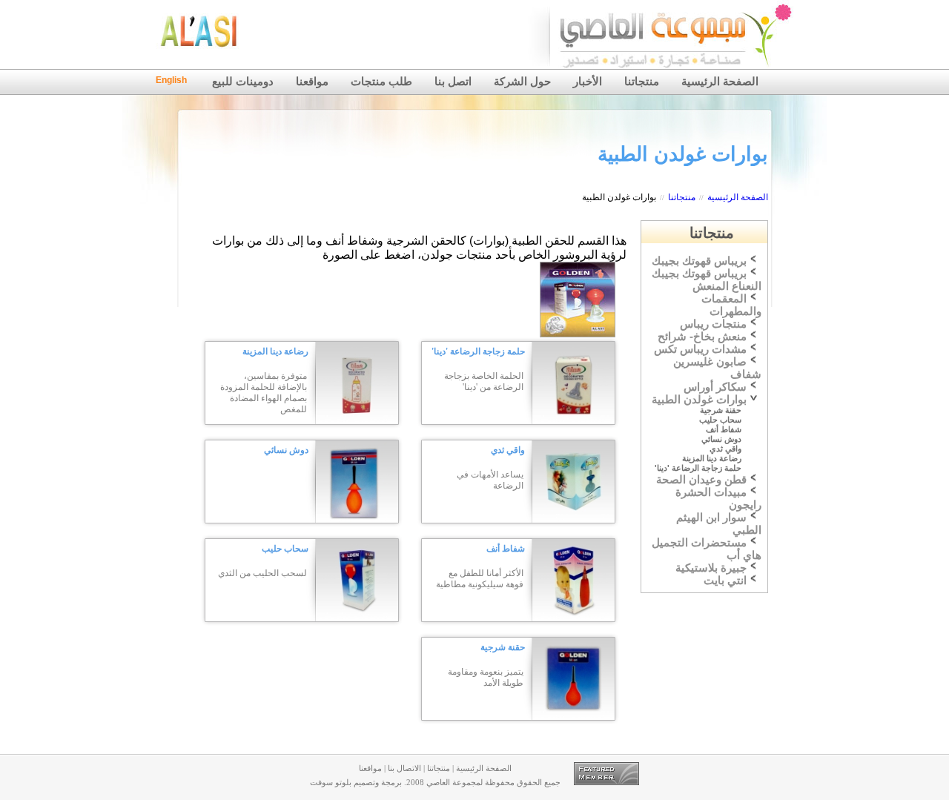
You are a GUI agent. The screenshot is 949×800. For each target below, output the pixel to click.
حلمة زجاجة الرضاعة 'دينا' (478, 351)
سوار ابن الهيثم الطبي (718, 524)
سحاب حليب (285, 548)
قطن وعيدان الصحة (701, 480)
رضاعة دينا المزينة (275, 351)
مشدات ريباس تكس (700, 349)
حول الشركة (522, 81)
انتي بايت (725, 580)
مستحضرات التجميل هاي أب (706, 549)
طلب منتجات (381, 81)
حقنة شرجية (502, 647)
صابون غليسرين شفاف (717, 368)
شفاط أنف (505, 548)
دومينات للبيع (243, 81)
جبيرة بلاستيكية (711, 568)
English (171, 80)
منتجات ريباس (713, 324)
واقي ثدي (508, 450)
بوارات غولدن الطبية (619, 197)
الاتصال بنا (404, 768)
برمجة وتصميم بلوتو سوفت (356, 782)
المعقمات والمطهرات (731, 305)
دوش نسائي (286, 450)
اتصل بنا (453, 81)
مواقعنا (312, 81)
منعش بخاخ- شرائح (702, 337)
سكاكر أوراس (715, 387)
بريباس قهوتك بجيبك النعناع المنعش (706, 280)
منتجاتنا (641, 81)
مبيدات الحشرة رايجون (718, 498)
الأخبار (587, 81)
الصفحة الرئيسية (719, 81)
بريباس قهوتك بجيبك (699, 261)
